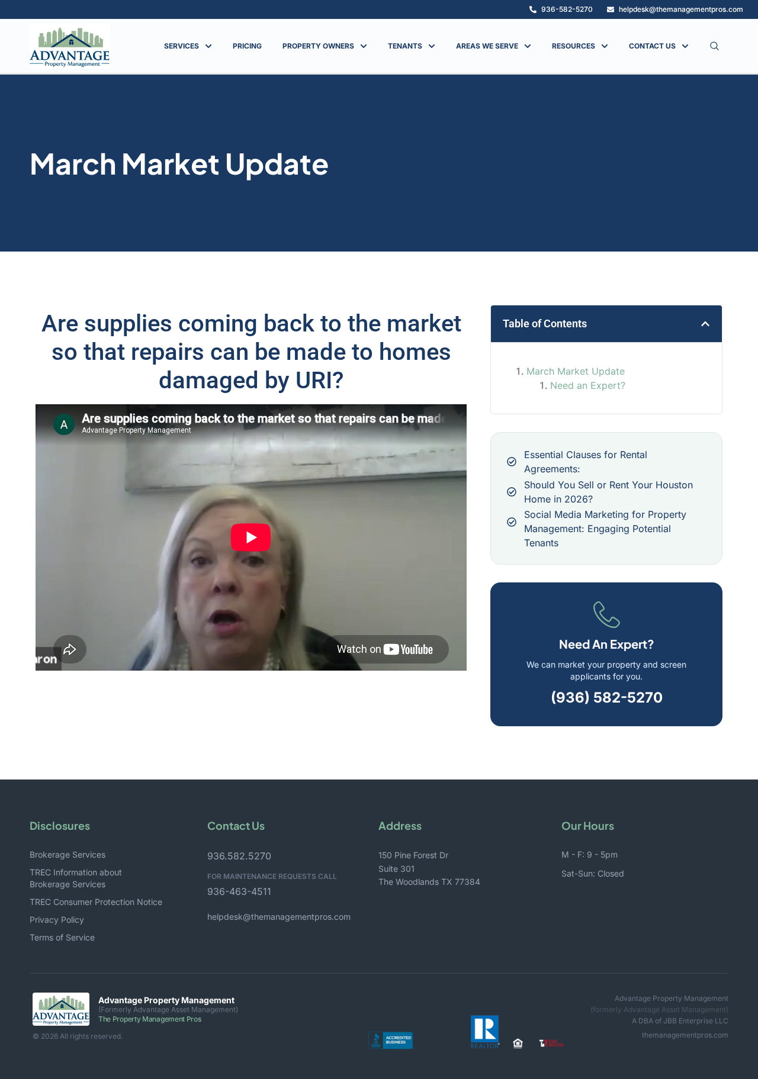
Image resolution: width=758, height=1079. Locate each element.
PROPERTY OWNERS (318, 45)
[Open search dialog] (714, 46)
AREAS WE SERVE (487, 45)
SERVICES (181, 45)
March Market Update (575, 371)
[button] (705, 323)
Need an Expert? (587, 385)
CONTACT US (652, 45)
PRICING (247, 45)
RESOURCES (573, 45)
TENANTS (405, 45)
